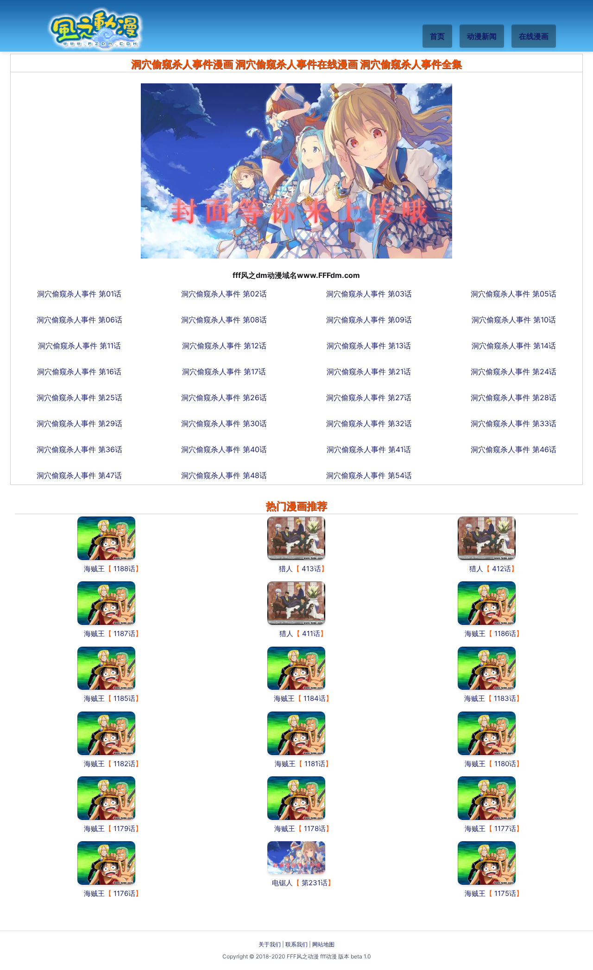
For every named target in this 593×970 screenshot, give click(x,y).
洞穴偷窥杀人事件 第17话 (224, 371)
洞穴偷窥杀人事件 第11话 (79, 345)
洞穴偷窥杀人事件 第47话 (79, 475)
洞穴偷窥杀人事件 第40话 (224, 449)
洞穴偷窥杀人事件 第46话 (513, 449)
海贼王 (94, 568)
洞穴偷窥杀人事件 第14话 (514, 345)
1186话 (505, 633)
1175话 (505, 893)
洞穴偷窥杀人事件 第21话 (369, 371)
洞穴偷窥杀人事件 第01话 (79, 293)
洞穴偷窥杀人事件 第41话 (369, 449)
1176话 (124, 893)
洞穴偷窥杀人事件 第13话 (369, 345)
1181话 (314, 763)
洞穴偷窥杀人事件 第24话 (513, 371)
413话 (311, 568)
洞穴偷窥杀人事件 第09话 (369, 319)
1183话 (505, 698)
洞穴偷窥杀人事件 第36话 (79, 449)
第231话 (315, 882)
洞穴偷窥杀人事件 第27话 (368, 397)
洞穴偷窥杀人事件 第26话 (224, 397)
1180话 (505, 763)
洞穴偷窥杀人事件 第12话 (224, 345)
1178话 (315, 828)
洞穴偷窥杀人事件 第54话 (369, 475)
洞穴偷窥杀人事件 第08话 (224, 319)
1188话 (124, 568)
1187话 (124, 633)
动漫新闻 (482, 36)
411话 (311, 633)
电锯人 (282, 882)
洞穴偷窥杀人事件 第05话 (513, 293)
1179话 (124, 828)
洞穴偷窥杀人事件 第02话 (224, 293)
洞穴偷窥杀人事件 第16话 (79, 371)
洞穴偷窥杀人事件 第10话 (514, 319)
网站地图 (323, 944)
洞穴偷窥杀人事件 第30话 (224, 423)
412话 (501, 568)
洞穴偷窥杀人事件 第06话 (79, 319)
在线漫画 (534, 36)
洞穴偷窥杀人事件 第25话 (79, 397)
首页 (437, 36)
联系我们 (296, 944)
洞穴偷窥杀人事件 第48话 (224, 475)
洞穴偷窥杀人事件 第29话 (79, 423)
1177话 (505, 828)
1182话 (124, 763)
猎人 (286, 568)
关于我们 (270, 944)
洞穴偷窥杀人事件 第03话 (369, 293)
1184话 (314, 698)
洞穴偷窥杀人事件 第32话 (369, 423)
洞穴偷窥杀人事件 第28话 (513, 397)
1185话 (124, 698)
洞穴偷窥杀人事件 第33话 (513, 423)
